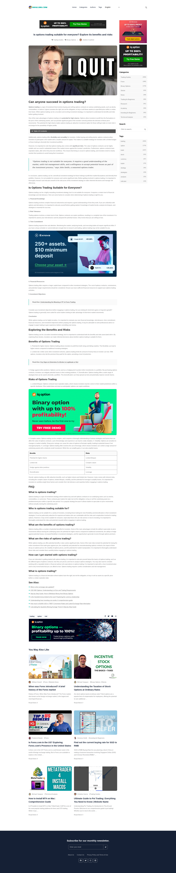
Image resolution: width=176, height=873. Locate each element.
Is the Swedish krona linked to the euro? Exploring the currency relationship (54, 597)
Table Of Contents (40, 131)
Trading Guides (58, 40)
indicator (133, 181)
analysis (133, 177)
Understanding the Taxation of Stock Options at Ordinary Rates (92, 688)
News (133, 95)
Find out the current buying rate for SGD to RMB (95, 744)
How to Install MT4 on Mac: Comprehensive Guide (42, 800)
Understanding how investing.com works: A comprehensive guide (51, 600)
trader (133, 163)
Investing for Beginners (96, 738)
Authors (93, 7)
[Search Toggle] (146, 7)
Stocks (104, 682)
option (39, 616)
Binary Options (71, 40)
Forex (46, 682)
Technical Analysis (51, 794)
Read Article (33, 703)
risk (46, 616)
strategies (133, 172)
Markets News (54, 682)
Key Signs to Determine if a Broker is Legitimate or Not (59, 362)
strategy (133, 168)
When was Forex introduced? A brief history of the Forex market (47, 688)
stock (133, 154)
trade (133, 150)
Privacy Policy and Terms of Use (97, 855)
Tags (100, 7)
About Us (71, 855)
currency (133, 159)
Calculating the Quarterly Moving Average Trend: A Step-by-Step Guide (53, 607)
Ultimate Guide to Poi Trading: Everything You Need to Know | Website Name (94, 800)
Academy (133, 108)
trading (32, 616)
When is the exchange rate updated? (42, 587)
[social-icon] (81, 860)
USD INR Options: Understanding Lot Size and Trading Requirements (53, 590)
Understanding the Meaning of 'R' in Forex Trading (57, 302)
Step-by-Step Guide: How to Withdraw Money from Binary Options (51, 593)
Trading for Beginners (133, 99)
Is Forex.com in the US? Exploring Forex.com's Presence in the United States (50, 744)
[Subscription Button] (105, 847)
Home (74, 7)
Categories (83, 7)
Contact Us (80, 855)
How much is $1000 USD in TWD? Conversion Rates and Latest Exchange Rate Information (60, 603)
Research (133, 104)
